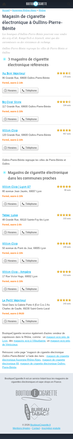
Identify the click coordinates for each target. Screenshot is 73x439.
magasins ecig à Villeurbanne (29, 340)
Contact (36, 428)
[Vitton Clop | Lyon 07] (36, 192)
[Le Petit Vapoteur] (36, 307)
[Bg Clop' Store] (36, 107)
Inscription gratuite (51, 428)
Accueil (4, 4)
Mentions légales (21, 428)
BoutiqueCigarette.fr (40, 425)
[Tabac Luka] (36, 220)
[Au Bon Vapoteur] (36, 78)
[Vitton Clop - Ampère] (36, 277)
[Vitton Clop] (36, 135)
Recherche (69, 4)
